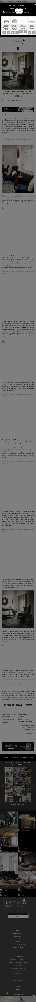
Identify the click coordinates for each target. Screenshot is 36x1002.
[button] (34, 27)
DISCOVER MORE (19, 11)
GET (4, 33)
